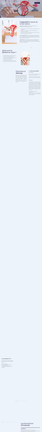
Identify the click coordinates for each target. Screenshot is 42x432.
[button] (37, 3)
